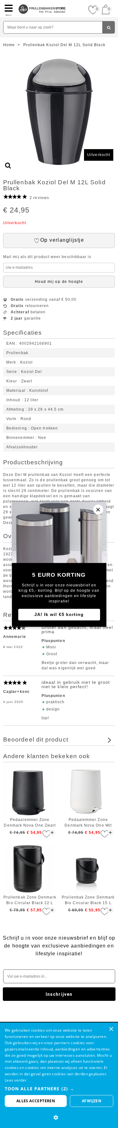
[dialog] (59, 1075)
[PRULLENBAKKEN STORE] (42, 2)
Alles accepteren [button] (35, 1101)
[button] (59, 1088)
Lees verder (15, 1080)
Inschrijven (59, 994)
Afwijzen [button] (91, 1101)
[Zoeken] (108, 27)
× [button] (111, 1029)
